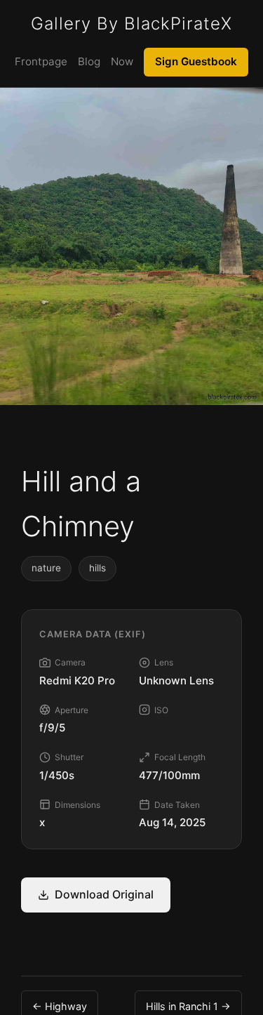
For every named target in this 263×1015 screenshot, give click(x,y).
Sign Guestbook (196, 61)
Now (122, 61)
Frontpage (41, 61)
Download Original (104, 894)
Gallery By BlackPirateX (131, 23)
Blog (89, 61)
